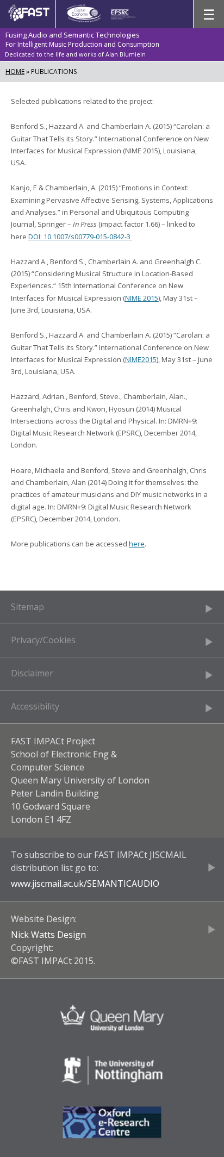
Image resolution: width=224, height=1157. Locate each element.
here (137, 544)
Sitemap (27, 607)
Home (14, 71)
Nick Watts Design (48, 935)
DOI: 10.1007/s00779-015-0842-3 (80, 236)
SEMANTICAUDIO (123, 883)
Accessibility (35, 706)
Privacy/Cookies (43, 640)
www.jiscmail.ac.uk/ (49, 883)
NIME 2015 (141, 298)
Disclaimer (32, 673)
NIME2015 (141, 359)
